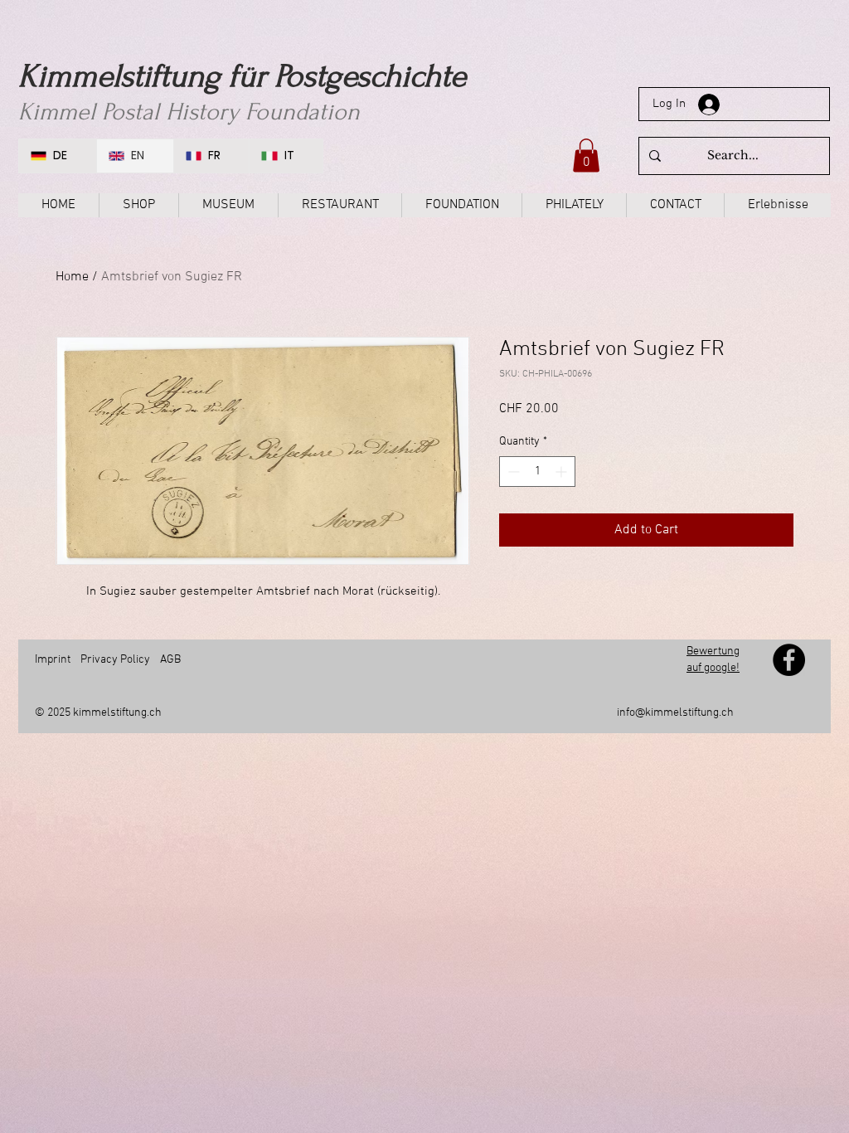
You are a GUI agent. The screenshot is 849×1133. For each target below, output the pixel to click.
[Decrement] (512, 471)
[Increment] (562, 471)
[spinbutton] (537, 471)
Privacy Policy (115, 660)
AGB (170, 660)
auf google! (713, 668)
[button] (586, 156)
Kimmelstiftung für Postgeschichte (242, 76)
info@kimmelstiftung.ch (675, 713)
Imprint (52, 660)
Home (72, 277)
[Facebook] (789, 660)
